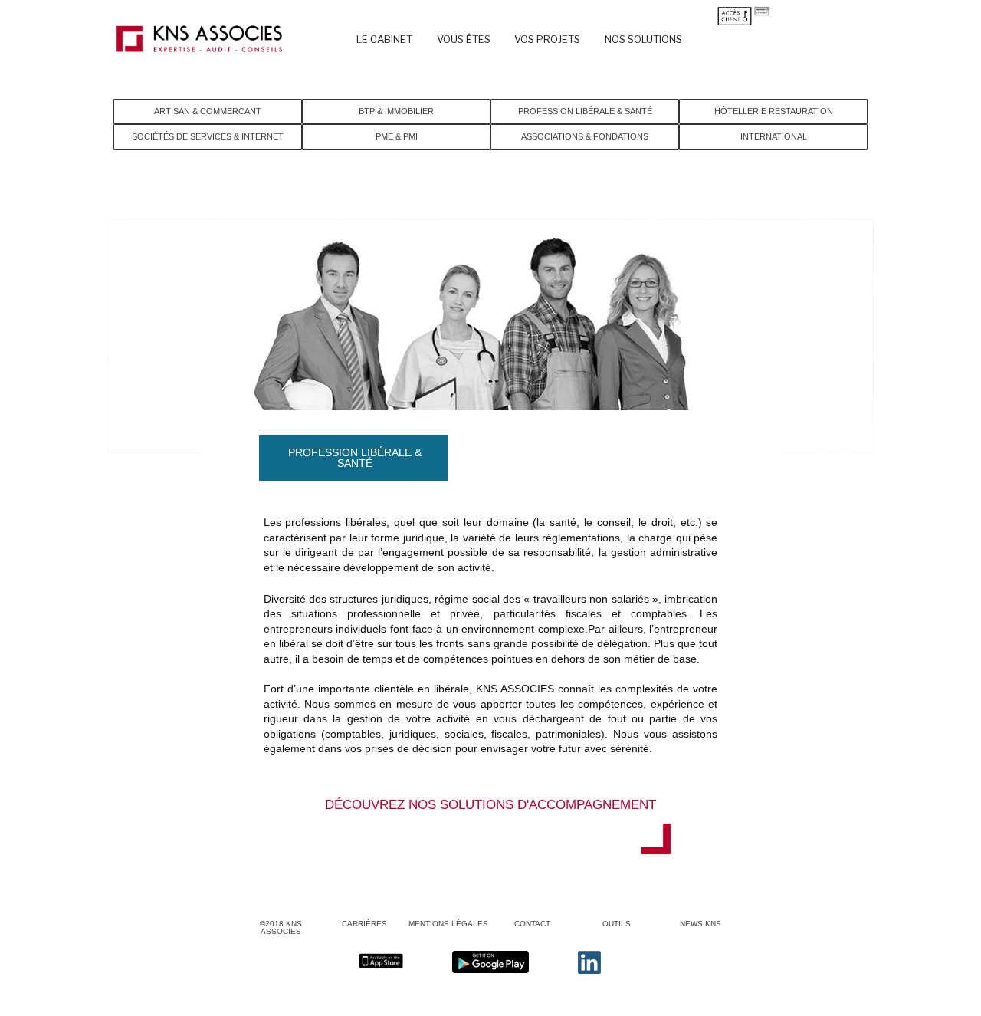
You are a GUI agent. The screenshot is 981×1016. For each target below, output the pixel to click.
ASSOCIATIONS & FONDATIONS (584, 136)
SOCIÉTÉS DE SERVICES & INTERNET (208, 136)
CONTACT (532, 923)
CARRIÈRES (364, 923)
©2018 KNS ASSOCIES (281, 927)
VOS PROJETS (547, 39)
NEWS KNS (700, 923)
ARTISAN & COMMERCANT (207, 111)
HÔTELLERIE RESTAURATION (773, 111)
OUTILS (616, 923)
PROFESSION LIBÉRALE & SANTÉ (585, 111)
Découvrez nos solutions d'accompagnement (490, 804)
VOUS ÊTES (463, 39)
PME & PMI (397, 136)
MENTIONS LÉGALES (448, 923)
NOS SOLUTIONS (643, 39)
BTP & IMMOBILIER (396, 111)
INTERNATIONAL (773, 136)
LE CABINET (384, 39)
